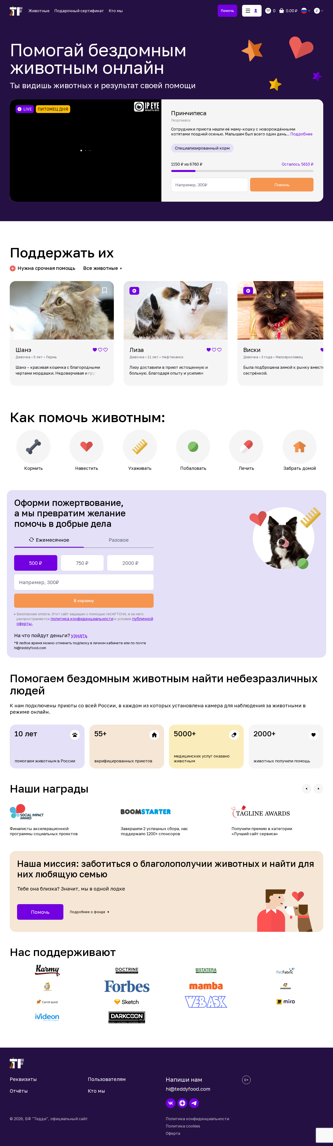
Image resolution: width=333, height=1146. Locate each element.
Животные (39, 10)
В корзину (84, 600)
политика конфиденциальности (81, 618)
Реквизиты (23, 1079)
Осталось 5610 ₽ (297, 164)
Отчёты (19, 1091)
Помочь (227, 11)
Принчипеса (188, 112)
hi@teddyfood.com (188, 1089)
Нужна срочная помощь (46, 268)
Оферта (173, 1133)
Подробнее (301, 134)
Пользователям (107, 1079)
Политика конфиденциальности (197, 1118)
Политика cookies (183, 1126)
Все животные (100, 268)
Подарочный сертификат (79, 10)
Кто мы (116, 10)
